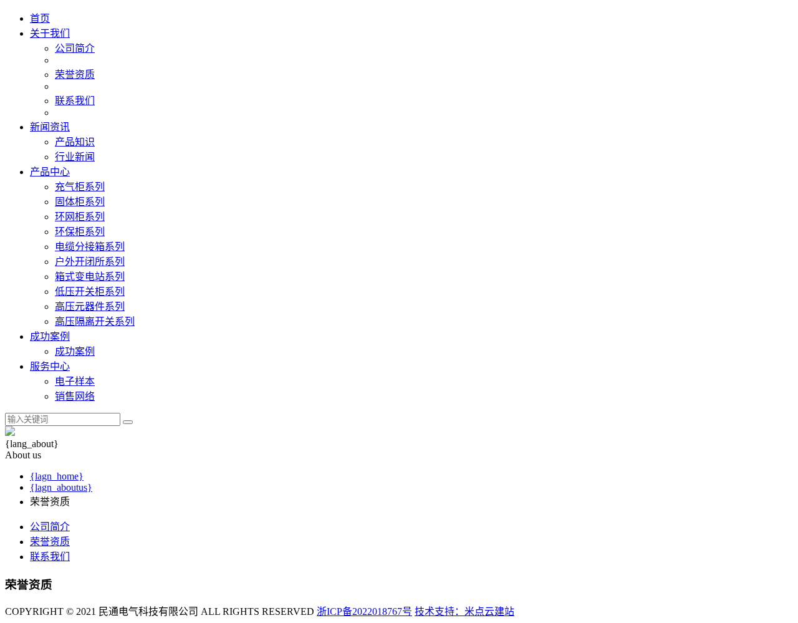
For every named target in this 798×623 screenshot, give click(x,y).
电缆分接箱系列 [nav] (90, 246)
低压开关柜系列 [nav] (90, 291)
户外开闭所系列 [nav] (90, 261)
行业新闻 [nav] (75, 157)
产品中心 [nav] (50, 172)
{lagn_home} (57, 476)
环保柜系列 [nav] (80, 231)
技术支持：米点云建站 (464, 611)
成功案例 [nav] (50, 336)
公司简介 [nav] (75, 48)
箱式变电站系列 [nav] (90, 276)
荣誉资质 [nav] (75, 74)
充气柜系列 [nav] (80, 186)
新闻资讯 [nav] (50, 127)
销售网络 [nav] (75, 396)
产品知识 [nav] (75, 142)
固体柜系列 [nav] (80, 201)
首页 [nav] (40, 18)
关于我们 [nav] (50, 33)
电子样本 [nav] (75, 381)
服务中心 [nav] (50, 366)
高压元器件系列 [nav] (90, 306)
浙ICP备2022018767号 (364, 611)
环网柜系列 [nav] (80, 216)
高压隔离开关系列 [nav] (95, 321)
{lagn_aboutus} (61, 487)
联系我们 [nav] (75, 100)
